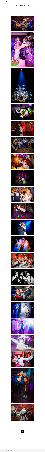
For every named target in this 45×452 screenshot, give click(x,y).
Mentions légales (11, 450)
